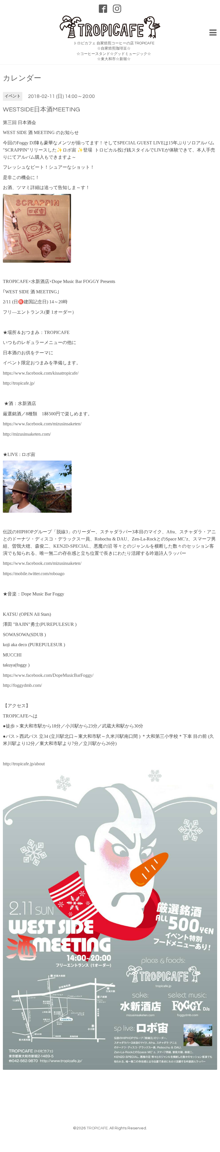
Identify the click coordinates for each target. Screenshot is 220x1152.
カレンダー (22, 78)
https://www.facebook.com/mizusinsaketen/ (42, 423)
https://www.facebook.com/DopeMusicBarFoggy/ (48, 675)
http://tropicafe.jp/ (19, 383)
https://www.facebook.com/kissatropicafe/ (40, 373)
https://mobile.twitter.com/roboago (33, 573)
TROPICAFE (97, 1128)
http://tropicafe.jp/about (24, 763)
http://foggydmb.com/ (22, 685)
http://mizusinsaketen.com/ (27, 434)
